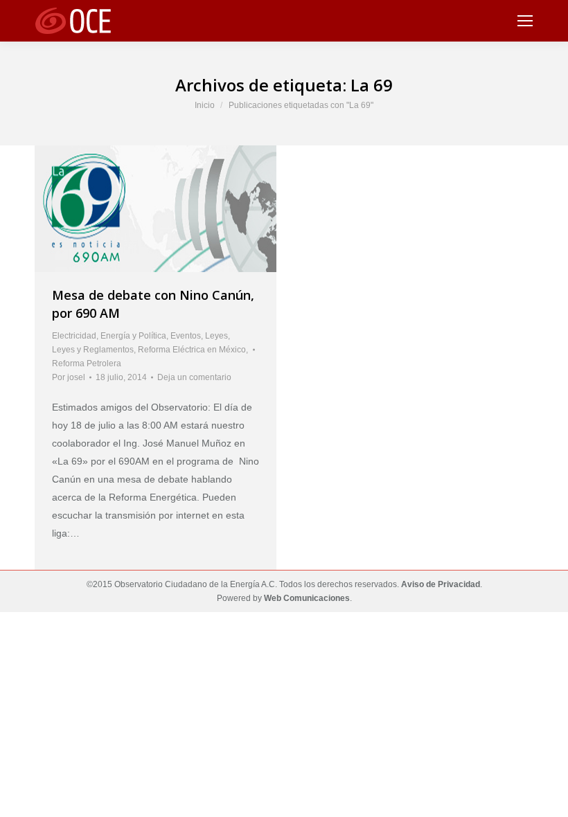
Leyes (216, 336)
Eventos (185, 336)
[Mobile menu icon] (525, 20)
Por (68, 377)
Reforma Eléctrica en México (192, 349)
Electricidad (74, 336)
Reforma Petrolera (86, 363)
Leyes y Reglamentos (93, 349)
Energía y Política (133, 336)
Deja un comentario (194, 377)
